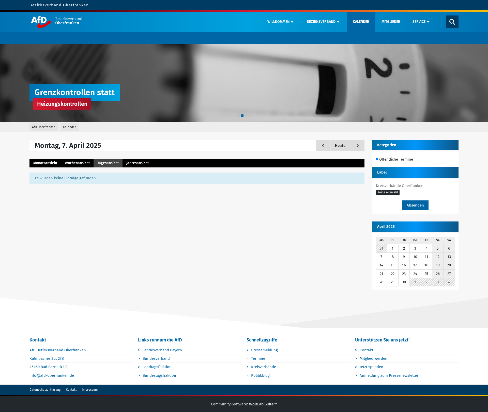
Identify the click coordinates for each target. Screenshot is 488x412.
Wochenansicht (77, 163)
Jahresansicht (137, 163)
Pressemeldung (264, 350)
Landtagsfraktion (157, 367)
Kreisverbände (263, 367)
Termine (258, 358)
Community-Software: (244, 404)
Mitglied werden (373, 358)
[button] (388, 192)
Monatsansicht (45, 163)
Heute (340, 145)
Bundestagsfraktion (159, 375)
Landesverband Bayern (162, 350)
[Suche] (452, 21)
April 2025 (386, 226)
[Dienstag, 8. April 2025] (357, 145)
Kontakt (366, 350)
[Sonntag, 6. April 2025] (323, 145)
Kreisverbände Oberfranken (399, 185)
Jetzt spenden (371, 367)
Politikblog (260, 375)
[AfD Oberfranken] (144, 22)
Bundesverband (156, 358)
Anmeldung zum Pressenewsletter (389, 375)
